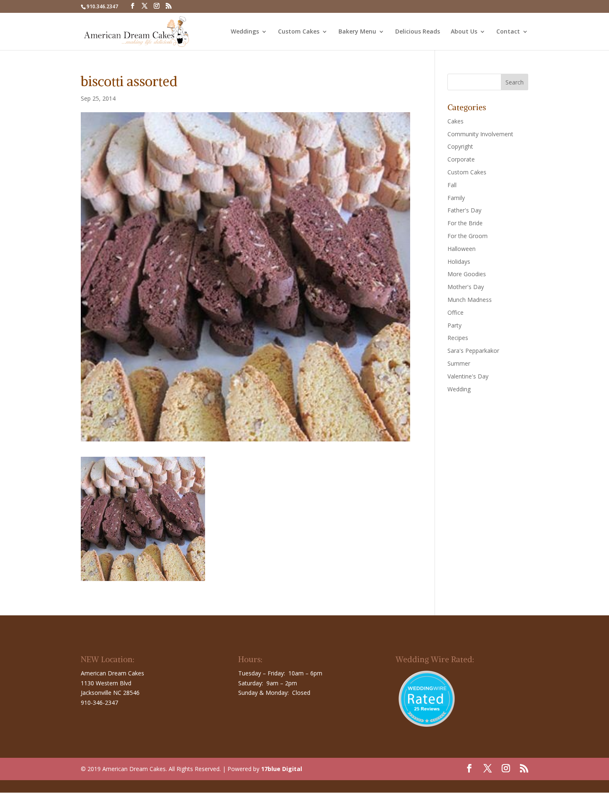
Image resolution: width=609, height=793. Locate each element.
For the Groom (467, 236)
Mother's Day (465, 287)
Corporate (461, 159)
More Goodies (466, 274)
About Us (464, 32)
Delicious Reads (417, 32)
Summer (458, 363)
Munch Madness (469, 300)
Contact (508, 32)
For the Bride (465, 223)
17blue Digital (281, 769)
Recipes (457, 338)
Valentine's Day (467, 376)
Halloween (461, 249)
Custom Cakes (298, 32)
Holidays (458, 261)
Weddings (245, 32)
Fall (452, 185)
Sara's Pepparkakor (473, 350)
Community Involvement (480, 134)
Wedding (459, 389)
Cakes (455, 121)
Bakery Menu (357, 32)
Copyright (460, 146)
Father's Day (464, 210)
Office (455, 312)
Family (456, 198)
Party (454, 325)
